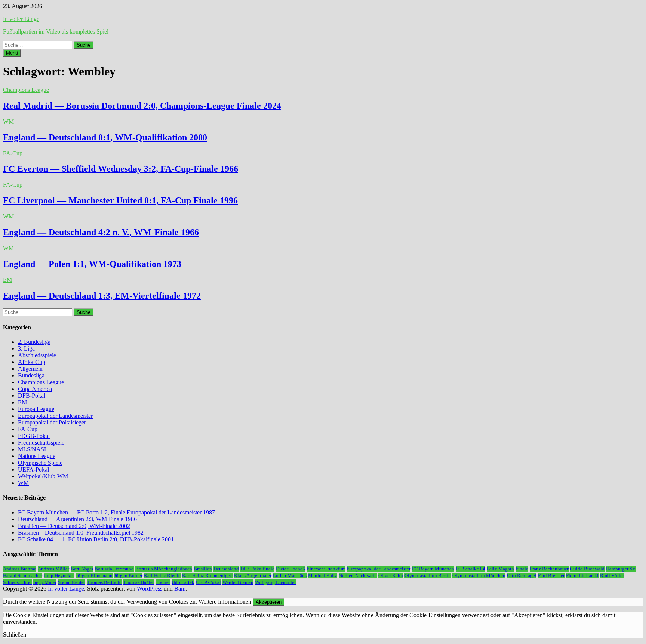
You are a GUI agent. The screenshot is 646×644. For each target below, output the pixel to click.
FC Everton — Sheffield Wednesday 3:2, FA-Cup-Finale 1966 (120, 169)
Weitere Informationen (225, 601)
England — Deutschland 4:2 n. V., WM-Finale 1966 (101, 232)
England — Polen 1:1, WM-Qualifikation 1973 (92, 264)
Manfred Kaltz (322, 575)
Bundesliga (31, 375)
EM (7, 280)
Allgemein (30, 368)
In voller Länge (21, 19)
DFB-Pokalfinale (257, 569)
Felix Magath (500, 569)
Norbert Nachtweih (358, 575)
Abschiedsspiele (37, 355)
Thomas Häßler (138, 582)
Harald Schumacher (22, 575)
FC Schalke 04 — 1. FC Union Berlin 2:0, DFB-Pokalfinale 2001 (96, 539)
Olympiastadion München (478, 575)
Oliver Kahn (390, 575)
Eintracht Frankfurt (326, 569)
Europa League (36, 409)
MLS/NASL (33, 449)
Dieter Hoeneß (290, 569)
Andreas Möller (53, 569)
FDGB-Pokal (34, 436)
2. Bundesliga (34, 342)
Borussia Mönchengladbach (163, 569)
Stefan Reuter (71, 582)
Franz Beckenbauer (549, 569)
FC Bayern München (433, 569)
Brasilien (203, 569)
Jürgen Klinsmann (94, 575)
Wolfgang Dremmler (275, 582)
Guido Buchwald (587, 569)
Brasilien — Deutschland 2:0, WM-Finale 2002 (74, 526)
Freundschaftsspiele (41, 442)
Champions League (26, 90)
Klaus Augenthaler (252, 575)
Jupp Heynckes (59, 575)
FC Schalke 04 (470, 569)
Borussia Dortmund (114, 569)
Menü (12, 53)
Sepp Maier (44, 582)
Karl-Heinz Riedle (162, 575)
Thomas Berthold (104, 582)
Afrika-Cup (31, 362)
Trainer (163, 582)
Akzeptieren (269, 602)
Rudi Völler (612, 575)
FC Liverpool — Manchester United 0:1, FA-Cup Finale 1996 (120, 200)
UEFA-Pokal (33, 469)
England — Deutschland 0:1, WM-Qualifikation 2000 (105, 137)
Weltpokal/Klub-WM (43, 476)
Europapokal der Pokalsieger (52, 422)
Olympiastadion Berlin (427, 575)
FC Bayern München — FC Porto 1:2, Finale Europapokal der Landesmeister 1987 (116, 512)
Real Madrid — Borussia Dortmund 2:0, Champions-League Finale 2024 (142, 106)
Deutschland (226, 569)
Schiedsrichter (17, 582)
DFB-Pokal (31, 395)
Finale (522, 569)
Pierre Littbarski (582, 575)
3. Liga (26, 348)
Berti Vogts (82, 569)
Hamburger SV (621, 569)
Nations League (36, 456)
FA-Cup (12, 153)
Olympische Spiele (40, 463)
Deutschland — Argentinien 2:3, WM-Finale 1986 (77, 519)
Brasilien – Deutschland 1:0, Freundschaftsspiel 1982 (81, 532)
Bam (179, 588)
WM (8, 121)
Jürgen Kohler (128, 575)
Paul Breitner (551, 575)
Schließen (14, 634)
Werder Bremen (237, 582)
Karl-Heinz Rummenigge (207, 575)
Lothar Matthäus (290, 575)
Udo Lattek (183, 582)
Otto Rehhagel (521, 575)
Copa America (35, 389)
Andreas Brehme (19, 569)
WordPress (149, 588)
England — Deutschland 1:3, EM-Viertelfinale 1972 (102, 296)
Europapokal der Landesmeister (55, 416)
